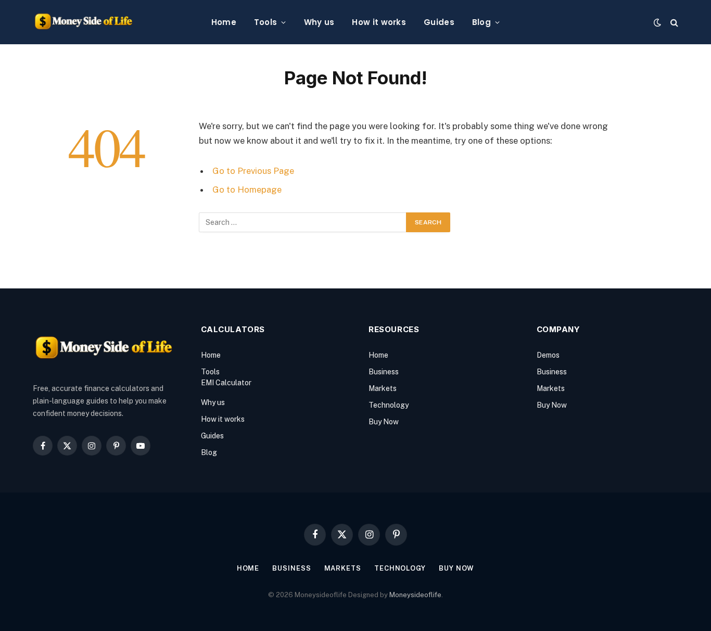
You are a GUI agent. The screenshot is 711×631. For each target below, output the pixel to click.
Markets (383, 388)
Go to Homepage (247, 189)
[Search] (673, 22)
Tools (265, 22)
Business (384, 372)
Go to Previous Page (253, 171)
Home (223, 22)
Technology (389, 405)
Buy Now (384, 422)
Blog (481, 22)
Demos (548, 355)
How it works (379, 22)
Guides (439, 22)
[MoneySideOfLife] (83, 22)
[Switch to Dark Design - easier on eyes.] (657, 22)
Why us (319, 22)
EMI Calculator (226, 382)
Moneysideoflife (415, 595)
